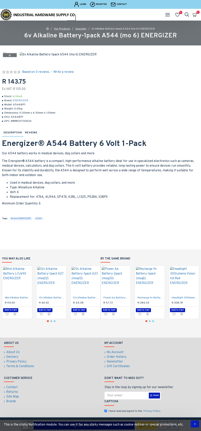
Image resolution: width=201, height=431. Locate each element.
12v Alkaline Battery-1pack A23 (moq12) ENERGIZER (86, 297)
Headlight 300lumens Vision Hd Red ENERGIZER (185, 297)
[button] (10, 55)
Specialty (81, 29)
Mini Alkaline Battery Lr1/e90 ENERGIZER (18, 297)
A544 (39, 218)
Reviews (31, 132)
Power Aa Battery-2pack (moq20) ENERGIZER (116, 297)
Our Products (62, 29)
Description (13, 132)
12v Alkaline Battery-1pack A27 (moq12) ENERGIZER (52, 297)
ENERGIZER (20, 100)
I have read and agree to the (134, 411)
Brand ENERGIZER (21, 218)
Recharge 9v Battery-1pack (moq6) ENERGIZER (150, 297)
